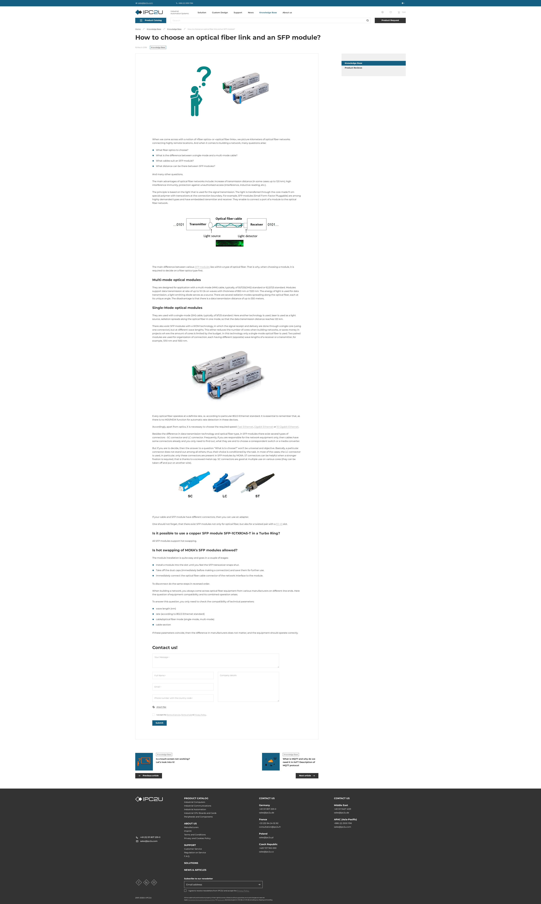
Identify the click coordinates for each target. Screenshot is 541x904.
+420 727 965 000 (267, 848)
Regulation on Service (195, 852)
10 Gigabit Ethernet (288, 426)
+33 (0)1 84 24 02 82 (268, 823)
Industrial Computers (194, 802)
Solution (202, 12)
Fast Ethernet (245, 426)
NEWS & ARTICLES (195, 870)
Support (238, 12)
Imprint (188, 831)
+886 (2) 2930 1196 (343, 823)
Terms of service (173, 715)
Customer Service (193, 849)
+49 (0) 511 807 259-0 (150, 837)
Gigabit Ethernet (263, 426)
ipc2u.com (221, 900)
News (251, 12)
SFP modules (202, 267)
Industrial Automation (195, 809)
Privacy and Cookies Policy (197, 838)
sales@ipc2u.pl (266, 837)
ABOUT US (190, 823)
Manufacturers (191, 827)
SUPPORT (190, 845)
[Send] (259, 884)
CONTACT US (267, 798)
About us (287, 12)
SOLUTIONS (191, 863)
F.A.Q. (187, 856)
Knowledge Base (268, 12)
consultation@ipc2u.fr (270, 827)
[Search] (368, 20)
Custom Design (220, 12)
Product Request (390, 20)
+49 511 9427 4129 (342, 809)
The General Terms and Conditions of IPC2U (201, 900)
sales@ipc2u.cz (266, 851)
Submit (159, 723)
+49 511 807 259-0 (267, 809)
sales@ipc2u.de (266, 812)
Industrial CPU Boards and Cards (200, 813)
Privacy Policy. (243, 891)
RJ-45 (279, 524)
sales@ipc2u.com (342, 827)
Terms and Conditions (195, 834)
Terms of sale (186, 715)
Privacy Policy (200, 715)
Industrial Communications (197, 805)
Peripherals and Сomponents (198, 816)
